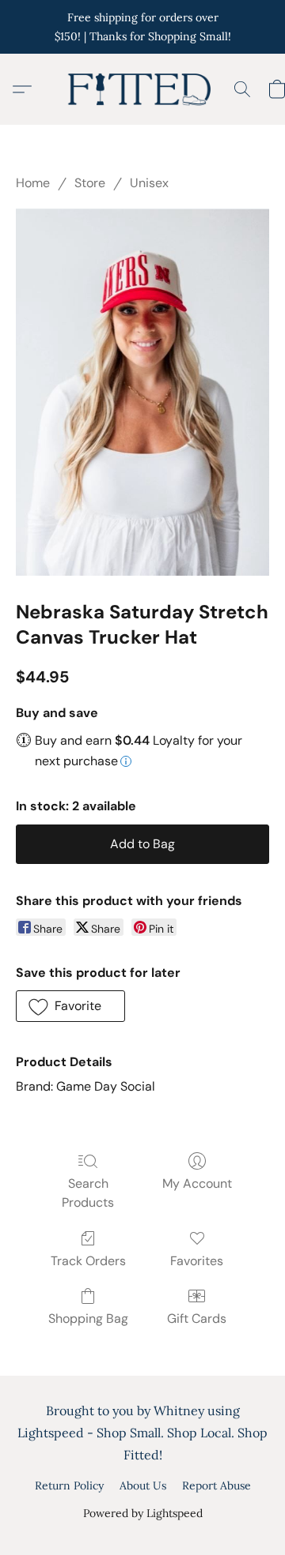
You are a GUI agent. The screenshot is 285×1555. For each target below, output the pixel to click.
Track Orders (88, 1261)
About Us (143, 1485)
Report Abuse (216, 1485)
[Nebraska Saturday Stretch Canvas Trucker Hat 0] (142, 391)
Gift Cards (196, 1318)
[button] (142, 89)
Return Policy (69, 1485)
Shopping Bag (88, 1318)
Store (89, 183)
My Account (197, 1183)
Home (33, 183)
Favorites (196, 1261)
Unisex (149, 183)
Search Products (88, 1193)
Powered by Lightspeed (143, 1513)
